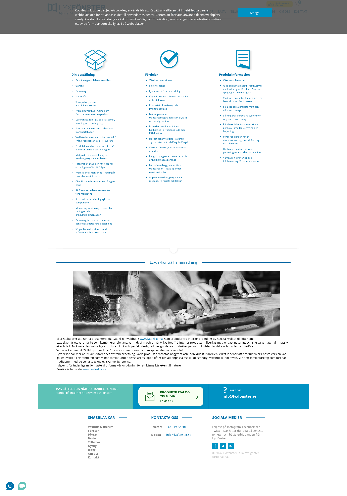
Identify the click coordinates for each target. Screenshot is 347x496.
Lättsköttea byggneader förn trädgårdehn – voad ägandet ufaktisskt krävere (165, 168)
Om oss (93, 453)
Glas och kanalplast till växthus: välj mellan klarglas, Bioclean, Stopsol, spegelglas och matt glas (242, 89)
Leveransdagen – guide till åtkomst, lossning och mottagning (95, 121)
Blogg (92, 450)
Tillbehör (94, 442)
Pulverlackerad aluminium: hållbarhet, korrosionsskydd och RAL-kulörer (167, 130)
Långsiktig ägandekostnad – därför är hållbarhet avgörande (168, 158)
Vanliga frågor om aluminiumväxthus (86, 103)
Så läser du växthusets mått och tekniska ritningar (241, 108)
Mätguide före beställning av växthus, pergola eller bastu (91, 156)
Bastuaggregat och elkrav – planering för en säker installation (242, 150)
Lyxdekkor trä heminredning (165, 91)
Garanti (80, 85)
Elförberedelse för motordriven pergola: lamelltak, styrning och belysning (240, 128)
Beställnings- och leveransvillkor (93, 80)
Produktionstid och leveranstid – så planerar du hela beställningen (95, 147)
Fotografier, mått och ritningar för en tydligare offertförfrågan (94, 165)
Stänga (254, 13)
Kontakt (93, 457)
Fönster (93, 431)
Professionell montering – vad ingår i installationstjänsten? (95, 174)
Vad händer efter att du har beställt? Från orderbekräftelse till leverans (96, 139)
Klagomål (81, 96)
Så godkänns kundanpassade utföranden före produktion (92, 230)
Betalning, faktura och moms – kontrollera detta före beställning (94, 221)
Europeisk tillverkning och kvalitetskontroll (163, 107)
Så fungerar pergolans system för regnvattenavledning (242, 117)
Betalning (81, 91)
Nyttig (92, 446)
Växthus (100, 427)
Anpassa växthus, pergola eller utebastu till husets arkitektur (166, 179)
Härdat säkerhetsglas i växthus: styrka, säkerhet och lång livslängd (168, 140)
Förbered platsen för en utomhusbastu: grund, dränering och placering (241, 140)
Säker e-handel (157, 85)
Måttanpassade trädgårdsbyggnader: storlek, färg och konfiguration (168, 117)
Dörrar (92, 434)
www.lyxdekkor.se (151, 339)
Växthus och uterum (234, 80)
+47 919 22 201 (176, 427)
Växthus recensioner (160, 80)
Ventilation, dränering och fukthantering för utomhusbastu (241, 159)
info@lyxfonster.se (239, 396)
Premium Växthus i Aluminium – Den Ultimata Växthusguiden (93, 112)
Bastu (92, 438)
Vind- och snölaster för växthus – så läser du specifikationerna (242, 99)
